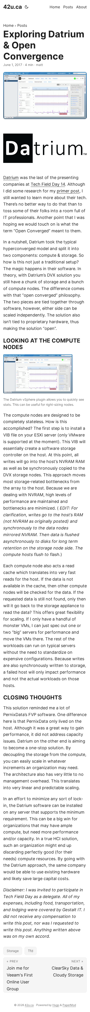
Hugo (55, 1005)
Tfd (30, 951)
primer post (68, 190)
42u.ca (12, 6)
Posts (22, 25)
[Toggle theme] (26, 7)
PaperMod (69, 1005)
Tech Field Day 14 (48, 184)
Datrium (11, 177)
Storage (13, 951)
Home (8, 25)
